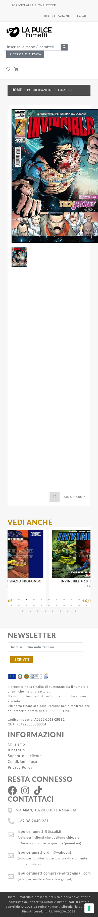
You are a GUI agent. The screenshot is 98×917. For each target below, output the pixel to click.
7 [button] (56, 599)
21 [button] (79, 605)
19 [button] (64, 605)
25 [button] (37, 611)
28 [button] (60, 611)
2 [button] (18, 599)
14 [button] (26, 605)
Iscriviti (21, 659)
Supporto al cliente (25, 756)
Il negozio (16, 750)
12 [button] (11, 605)
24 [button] (30, 611)
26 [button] (45, 611)
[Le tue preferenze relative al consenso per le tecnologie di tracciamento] (89, 908)
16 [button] (41, 605)
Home (17, 89)
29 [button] (67, 611)
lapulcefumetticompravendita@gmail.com (54, 873)
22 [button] (86, 605)
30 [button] (75, 611)
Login (82, 15)
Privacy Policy (20, 767)
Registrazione (57, 15)
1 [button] (11, 599)
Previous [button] (3, 567)
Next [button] (94, 567)
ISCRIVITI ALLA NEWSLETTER (34, 5)
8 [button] (64, 599)
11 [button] (86, 599)
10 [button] (79, 599)
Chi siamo (16, 744)
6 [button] (49, 599)
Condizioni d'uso (22, 762)
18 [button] (56, 605)
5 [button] (41, 599)
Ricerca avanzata (25, 54)
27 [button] (52, 611)
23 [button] (22, 611)
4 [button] (33, 599)
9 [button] (71, 599)
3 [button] (26, 599)
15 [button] (33, 605)
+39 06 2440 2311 (34, 821)
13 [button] (18, 605)
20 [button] (71, 605)
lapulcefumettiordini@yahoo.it (44, 852)
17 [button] (49, 605)
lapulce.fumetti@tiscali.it (40, 832)
